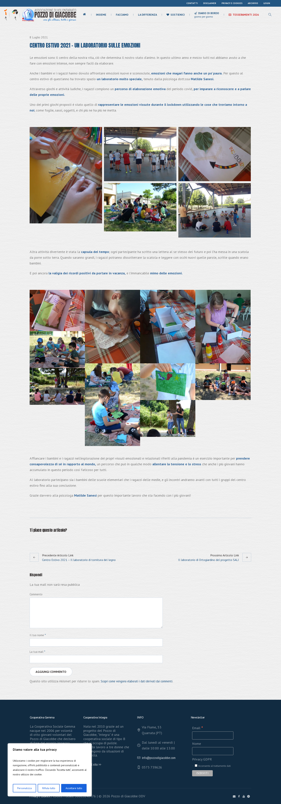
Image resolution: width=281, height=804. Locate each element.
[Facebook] (239, 796)
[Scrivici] (234, 796)
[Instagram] (248, 796)
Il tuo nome (38, 635)
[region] (50, 769)
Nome (196, 743)
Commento (36, 594)
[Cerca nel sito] (270, 14)
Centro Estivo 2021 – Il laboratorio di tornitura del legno (79, 560)
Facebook (32, 539)
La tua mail (37, 652)
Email (197, 728)
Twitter (41, 539)
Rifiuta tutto (48, 788)
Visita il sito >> (92, 764)
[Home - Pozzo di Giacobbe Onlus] (49, 14)
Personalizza (24, 788)
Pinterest (50, 539)
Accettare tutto (74, 788)
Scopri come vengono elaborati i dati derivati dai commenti (136, 681)
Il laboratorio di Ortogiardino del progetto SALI (208, 560)
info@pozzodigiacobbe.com (158, 758)
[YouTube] (244, 796)
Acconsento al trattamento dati (214, 765)
